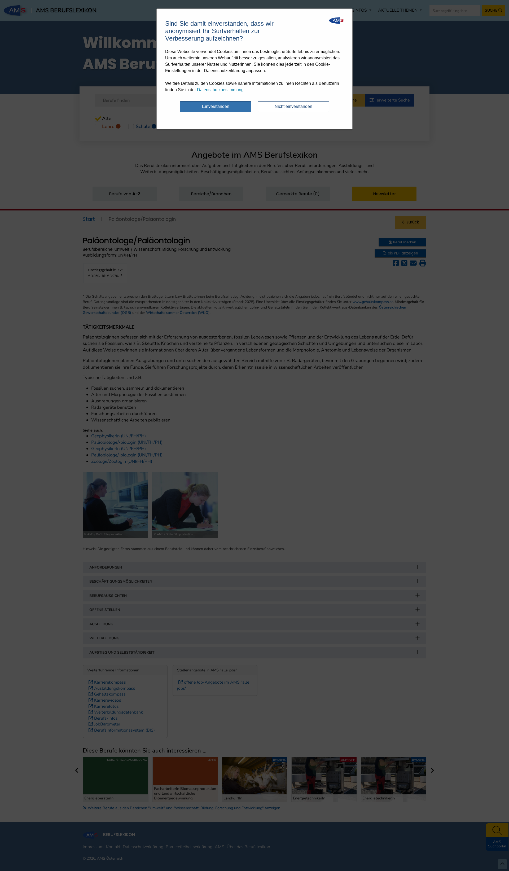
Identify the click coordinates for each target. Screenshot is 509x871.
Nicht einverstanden (293, 106)
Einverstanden (215, 106)
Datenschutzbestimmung (220, 89)
